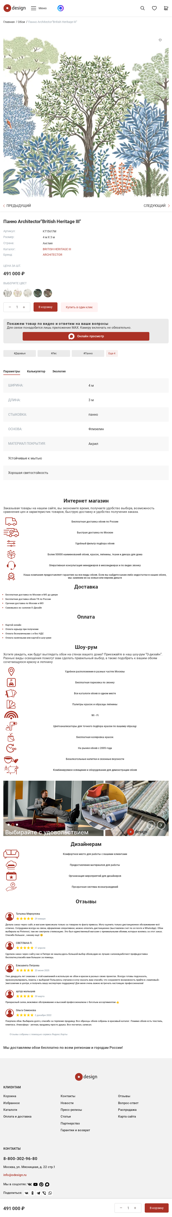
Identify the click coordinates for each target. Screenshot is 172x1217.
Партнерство (70, 1123)
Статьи (66, 1116)
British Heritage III (57, 249)
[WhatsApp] (50, 1193)
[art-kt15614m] (7, 293)
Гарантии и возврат (75, 1130)
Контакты (68, 1096)
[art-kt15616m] (27, 293)
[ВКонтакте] (26, 1193)
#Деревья (20, 353)
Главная (9, 21)
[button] (151, 825)
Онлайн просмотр (90, 336)
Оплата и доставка (17, 1116)
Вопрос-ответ (128, 1103)
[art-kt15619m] (48, 293)
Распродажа (127, 1110)
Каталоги (10, 1110)
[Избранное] (154, 8)
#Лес (54, 353)
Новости (67, 1103)
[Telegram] (38, 1193)
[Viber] (44, 1193)
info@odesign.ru (14, 1175)
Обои (21, 21)
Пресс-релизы (71, 1110)
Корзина (9, 1096)
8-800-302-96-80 (20, 1158)
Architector (52, 254)
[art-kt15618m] (38, 293)
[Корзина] (166, 8)
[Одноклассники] (32, 1193)
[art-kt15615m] (17, 293)
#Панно (88, 353)
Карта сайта (127, 1116)
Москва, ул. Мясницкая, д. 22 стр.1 (29, 1167)
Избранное (11, 1103)
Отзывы (124, 1096)
